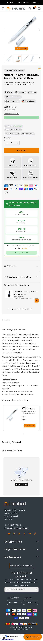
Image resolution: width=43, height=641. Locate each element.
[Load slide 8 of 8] (30, 309)
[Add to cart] (37, 300)
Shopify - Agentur (17, 629)
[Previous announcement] (4, 2)
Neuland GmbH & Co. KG (24, 627)
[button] (3, 8)
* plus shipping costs (11, 113)
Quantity (7, 138)
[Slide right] (34, 309)
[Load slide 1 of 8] (12, 309)
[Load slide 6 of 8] (25, 309)
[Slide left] (8, 309)
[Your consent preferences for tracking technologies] (4, 637)
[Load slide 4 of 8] (20, 309)
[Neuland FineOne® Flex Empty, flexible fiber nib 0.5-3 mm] (17, 58)
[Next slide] (39, 30)
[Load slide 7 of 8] (28, 309)
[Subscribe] (36, 589)
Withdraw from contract (21, 566)
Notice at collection (8, 639)
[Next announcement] (38, 2)
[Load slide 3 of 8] (17, 309)
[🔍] (21, 31)
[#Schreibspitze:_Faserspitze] (9, 58)
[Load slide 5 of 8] (23, 309)
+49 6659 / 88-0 (14, 525)
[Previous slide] (4, 30)
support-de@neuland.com (18, 528)
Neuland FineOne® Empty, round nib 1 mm (29, 408)
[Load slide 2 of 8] (15, 309)
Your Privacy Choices (13, 636)
